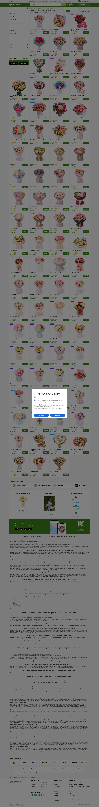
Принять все (57, 415)
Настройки (41, 415)
